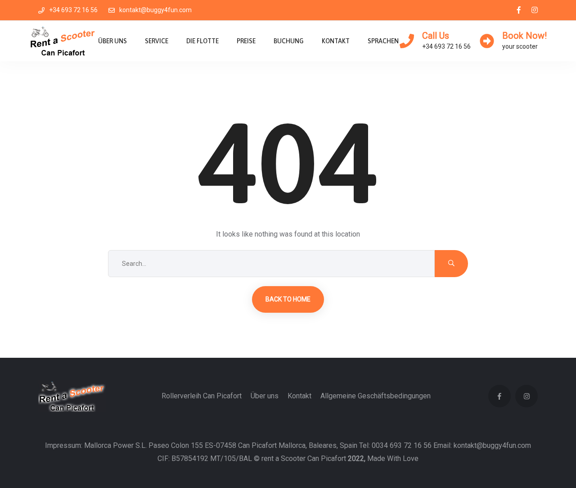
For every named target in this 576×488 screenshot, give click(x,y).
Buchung (289, 41)
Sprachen (383, 41)
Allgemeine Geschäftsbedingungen (375, 396)
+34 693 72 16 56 (73, 10)
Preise (246, 41)
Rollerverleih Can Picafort (202, 396)
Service (156, 41)
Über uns (112, 41)
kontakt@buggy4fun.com (155, 10)
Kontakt (336, 41)
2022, (356, 458)
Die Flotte (202, 41)
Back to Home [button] (288, 299)
